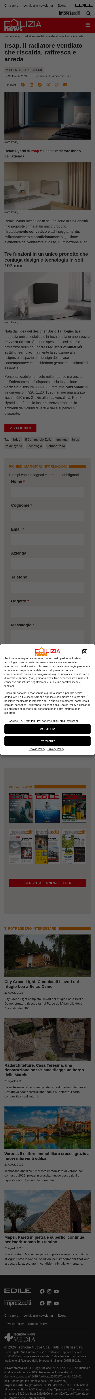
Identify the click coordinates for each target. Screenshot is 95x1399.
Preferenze (47, 741)
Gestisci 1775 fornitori (22, 721)
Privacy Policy (56, 749)
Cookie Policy (37, 749)
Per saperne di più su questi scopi (57, 721)
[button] (85, 651)
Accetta (47, 729)
